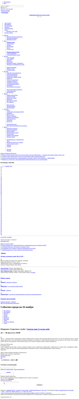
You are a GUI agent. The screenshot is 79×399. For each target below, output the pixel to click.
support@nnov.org (63, 390)
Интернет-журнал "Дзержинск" (15, 63)
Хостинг (9, 149)
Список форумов (11, 91)
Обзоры (9, 146)
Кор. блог (44, 390)
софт (16, 31)
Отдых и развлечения (12, 80)
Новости (6, 35)
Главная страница (5, 301)
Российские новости (12, 38)
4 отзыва (33, 272)
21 (1, 210)
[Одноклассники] (15, 360)
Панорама (9, 113)
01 (1, 183)
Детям (5, 320)
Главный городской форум (14, 73)
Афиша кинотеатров (12, 95)
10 (1, 195)
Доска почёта (10, 43)
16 (1, 203)
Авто (8, 141)
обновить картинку (6, 380)
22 (1, 212)
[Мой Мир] (17, 360)
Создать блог (10, 49)
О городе (6, 109)
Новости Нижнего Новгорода (15, 36)
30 (1, 180)
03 (1, 185)
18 (1, 206)
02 (1, 184)
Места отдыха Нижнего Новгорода (10, 303)
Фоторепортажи (9, 28)
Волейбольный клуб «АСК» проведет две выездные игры (17, 250)
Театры (5, 315)
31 (1, 181)
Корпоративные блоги (13, 132)
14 (1, 201)
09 (1, 194)
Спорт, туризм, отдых (12, 143)
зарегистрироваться (19, 369)
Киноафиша (8, 24)
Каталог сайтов (9, 32)
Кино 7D (6, 313)
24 (1, 215)
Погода (2, 7)
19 (1, 208)
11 (1, 196)
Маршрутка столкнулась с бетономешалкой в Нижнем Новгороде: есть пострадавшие (24, 159)
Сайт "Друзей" (11, 57)
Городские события (9, 321)
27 (1, 219)
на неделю (3, 237)
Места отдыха (10, 105)
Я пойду (3, 355)
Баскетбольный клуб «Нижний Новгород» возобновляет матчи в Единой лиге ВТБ (24, 245)
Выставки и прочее (12, 100)
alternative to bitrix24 (11, 282)
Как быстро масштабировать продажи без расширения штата (25, 294)
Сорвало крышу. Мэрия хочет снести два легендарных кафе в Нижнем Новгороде (23, 156)
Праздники (10, 61)
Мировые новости (11, 39)
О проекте (18, 390)
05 (1, 188)
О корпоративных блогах (13, 55)
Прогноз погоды (11, 118)
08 (1, 192)
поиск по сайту (5, 6)
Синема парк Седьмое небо (38, 329)
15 (1, 202)
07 (1, 191)
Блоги (5, 41)
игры (12, 31)
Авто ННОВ (10, 59)
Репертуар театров (12, 98)
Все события (10, 102)
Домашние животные (12, 82)
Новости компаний (12, 130)
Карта (6, 30)
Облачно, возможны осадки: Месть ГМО (12, 256)
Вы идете (7, 355)
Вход (5, 3)
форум (57, 390)
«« (1, 166)
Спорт (5, 323)
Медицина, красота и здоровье (15, 142)
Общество (9, 78)
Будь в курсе (39, 16)
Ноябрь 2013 (9, 166)
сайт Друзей (8, 23)
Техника (9, 145)
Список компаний (11, 53)
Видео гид (9, 121)
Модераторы (10, 92)
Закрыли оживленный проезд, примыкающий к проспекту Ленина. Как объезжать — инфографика (28, 158)
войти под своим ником (7, 369)
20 (1, 209)
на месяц (9, 237)
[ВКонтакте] (12, 360)
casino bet (8, 290)
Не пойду (3, 356)
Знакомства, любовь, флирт (14, 77)
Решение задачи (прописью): (8, 376)
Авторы (9, 45)
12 (1, 198)
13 (1, 199)
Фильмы (8, 31)
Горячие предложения (12, 117)
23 (1, 213)
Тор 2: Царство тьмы (6, 271)
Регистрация (7, 2)
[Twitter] (13, 360)
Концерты (9, 99)
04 (1, 187)
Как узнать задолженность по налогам (17, 125)
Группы (6, 56)
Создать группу (11, 70)
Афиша (5, 93)
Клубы (5, 316)
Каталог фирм (10, 131)
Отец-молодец (4, 268)
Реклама (9, 150)
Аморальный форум (12, 75)
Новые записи (5, 278)
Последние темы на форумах (14, 89)
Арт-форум (10, 85)
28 (1, 177)
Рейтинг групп (11, 68)
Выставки (6, 319)
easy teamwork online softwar (15, 286)
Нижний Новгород (12, 124)
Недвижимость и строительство (15, 139)
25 (1, 216)
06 (1, 190)
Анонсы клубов (11, 96)
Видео (8, 48)
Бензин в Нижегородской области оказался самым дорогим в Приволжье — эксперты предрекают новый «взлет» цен (33, 155)
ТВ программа (8, 25)
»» (3, 166)
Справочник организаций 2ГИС (15, 111)
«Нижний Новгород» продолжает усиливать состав (15, 247)
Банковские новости (12, 128)
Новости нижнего (11, 116)
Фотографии (10, 46)
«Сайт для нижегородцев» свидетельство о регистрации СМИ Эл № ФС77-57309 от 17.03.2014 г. (26, 393)
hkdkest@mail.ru (11, 390)
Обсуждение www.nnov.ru (13, 86)
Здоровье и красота (12, 81)
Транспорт (9, 120)
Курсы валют (10, 134)
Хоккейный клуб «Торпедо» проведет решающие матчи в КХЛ (18, 248)
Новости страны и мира (7, 243)
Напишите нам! (5, 241)
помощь (8, 372)
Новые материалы (11, 67)
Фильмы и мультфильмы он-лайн (15, 64)
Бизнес (5, 127)
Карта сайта (25, 390)
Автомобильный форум (13, 84)
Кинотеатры (7, 312)
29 (1, 178)
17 (1, 205)
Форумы (7, 27)
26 (1, 217)
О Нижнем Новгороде (35, 390)
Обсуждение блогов (12, 74)
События (13, 301)
